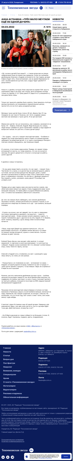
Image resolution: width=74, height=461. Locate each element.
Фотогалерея (9, 386)
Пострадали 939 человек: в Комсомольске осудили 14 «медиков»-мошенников (62, 60)
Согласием (42, 458)
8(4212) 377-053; (44, 367)
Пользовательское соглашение (12, 440)
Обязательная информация (16, 397)
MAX (28, 326)
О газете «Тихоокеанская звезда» (19, 382)
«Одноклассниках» (8, 328)
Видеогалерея (9, 390)
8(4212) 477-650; (44, 374)
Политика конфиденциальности (12, 441)
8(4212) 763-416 (57, 367)
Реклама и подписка (12, 393)
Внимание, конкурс (12, 371)
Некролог (7, 367)
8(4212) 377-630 (57, 374)
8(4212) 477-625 (44, 361)
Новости (7, 352)
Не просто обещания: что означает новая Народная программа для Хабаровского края (62, 101)
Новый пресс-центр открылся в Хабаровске (61, 28)
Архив (6, 378)
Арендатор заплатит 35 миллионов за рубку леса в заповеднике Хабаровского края (62, 71)
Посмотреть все (64, 110)
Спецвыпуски (9, 374)
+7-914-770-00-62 (64, 2)
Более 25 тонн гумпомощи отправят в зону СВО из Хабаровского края (62, 37)
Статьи (12, 15)
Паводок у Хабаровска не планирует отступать (62, 81)
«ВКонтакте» (35, 326)
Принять (66, 456)
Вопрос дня (8, 359)
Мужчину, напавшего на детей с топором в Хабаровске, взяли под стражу (61, 48)
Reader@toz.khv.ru (44, 380)
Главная (4, 15)
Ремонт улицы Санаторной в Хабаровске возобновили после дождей (62, 90)
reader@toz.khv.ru (30, 331)
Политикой (49, 458)
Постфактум (9, 363)
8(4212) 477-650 (47, 2)
